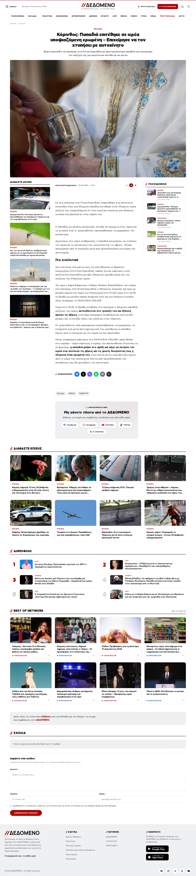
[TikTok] (175, 871)
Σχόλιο (14, 769)
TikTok (127, 425)
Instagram (90, 425)
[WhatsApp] (96, 374)
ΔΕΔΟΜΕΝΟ (42, 720)
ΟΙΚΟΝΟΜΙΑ (62, 16)
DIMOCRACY (111, 846)
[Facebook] (76, 374)
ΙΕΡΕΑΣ (72, 393)
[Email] (102, 374)
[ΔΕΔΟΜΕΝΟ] (22, 833)
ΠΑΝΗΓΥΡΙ (83, 393)
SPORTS (105, 16)
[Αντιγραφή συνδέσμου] (108, 374)
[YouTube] (188, 871)
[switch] (182, 6)
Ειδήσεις (46, 716)
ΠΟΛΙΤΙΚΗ (47, 16)
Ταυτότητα (70, 841)
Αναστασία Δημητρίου (66, 185)
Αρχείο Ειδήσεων (73, 837)
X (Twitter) (98, 432)
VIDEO (134, 16)
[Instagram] (168, 871)
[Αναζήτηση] (188, 6)
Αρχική (13, 23)
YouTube (109, 425)
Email (102, 794)
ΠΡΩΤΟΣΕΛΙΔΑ (167, 16)
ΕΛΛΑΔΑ (32, 16)
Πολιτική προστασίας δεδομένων (80, 850)
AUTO (182, 16)
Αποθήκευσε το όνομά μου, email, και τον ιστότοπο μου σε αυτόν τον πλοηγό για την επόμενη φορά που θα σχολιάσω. (64, 806)
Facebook (71, 425)
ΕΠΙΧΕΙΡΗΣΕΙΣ (78, 16)
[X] (182, 871)
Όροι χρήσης (71, 854)
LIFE (115, 16)
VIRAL (153, 16)
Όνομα (14, 794)
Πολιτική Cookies (73, 846)
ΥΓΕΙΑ (144, 16)
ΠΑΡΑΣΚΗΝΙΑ (17, 16)
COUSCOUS (111, 841)
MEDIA (124, 16)
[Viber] (89, 374)
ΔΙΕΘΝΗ (93, 16)
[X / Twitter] (83, 374)
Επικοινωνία (71, 859)
